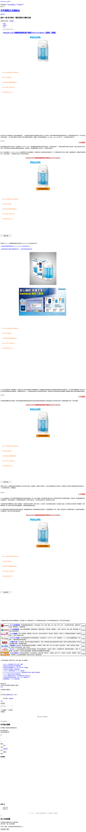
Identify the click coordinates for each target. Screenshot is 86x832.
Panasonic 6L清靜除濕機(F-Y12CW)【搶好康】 (14, 670)
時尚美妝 (11, 21)
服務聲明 (56, 813)
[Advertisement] (43, 122)
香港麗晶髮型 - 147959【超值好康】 (11, 679)
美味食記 (11, 698)
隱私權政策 (50, 813)
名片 (4, 27)
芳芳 (2, 687)
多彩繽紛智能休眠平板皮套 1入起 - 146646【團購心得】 (16, 677)
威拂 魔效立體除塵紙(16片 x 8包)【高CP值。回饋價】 (16, 667)
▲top (2, 700)
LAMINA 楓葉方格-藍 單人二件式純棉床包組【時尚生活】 (17, 675)
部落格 (4, 25)
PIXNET (32, 813)
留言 (11, 694)
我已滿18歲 (3, 829)
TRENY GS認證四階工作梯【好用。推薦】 (13, 664)
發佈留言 (3, 711)
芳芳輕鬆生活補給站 (10, 10)
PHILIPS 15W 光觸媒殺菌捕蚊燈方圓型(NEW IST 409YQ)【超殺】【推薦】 (30, 33)
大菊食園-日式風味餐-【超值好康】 (11, 669)
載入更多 (3, 703)
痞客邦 (8, 694)
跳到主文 (3, 14)
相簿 (4, 23)
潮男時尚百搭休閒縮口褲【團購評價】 (12, 666)
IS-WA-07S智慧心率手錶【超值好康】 (12, 674)
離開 (8, 829)
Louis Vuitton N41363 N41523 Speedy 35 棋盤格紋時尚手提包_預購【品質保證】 (21, 672)
